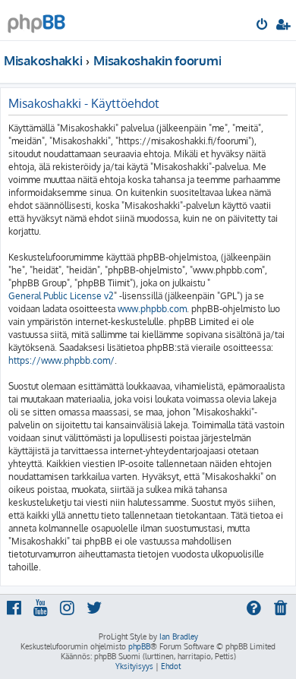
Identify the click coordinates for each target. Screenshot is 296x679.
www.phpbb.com (152, 308)
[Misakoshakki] (36, 19)
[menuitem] (263, 26)
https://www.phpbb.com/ (61, 360)
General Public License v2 (61, 296)
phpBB (139, 646)
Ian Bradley (178, 636)
